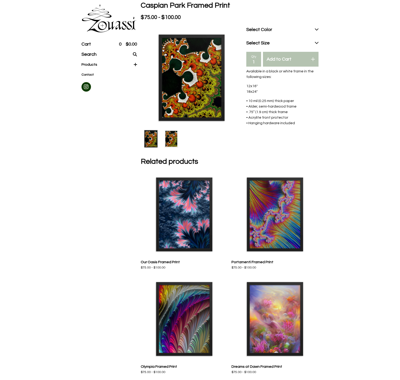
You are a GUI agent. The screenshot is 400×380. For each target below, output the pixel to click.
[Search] (135, 54)
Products (89, 64)
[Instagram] (86, 87)
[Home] (109, 19)
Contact (87, 74)
